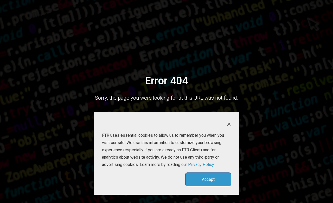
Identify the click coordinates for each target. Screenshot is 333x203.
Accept (208, 179)
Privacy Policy (201, 164)
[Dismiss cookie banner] (229, 124)
